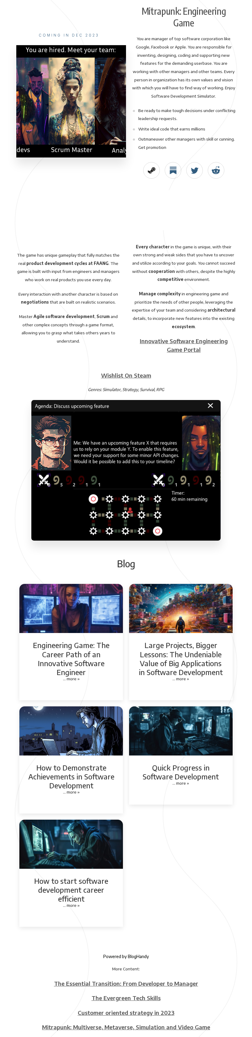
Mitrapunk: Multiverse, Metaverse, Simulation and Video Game (126, 1027)
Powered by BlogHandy (126, 956)
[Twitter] (194, 170)
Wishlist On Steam (126, 375)
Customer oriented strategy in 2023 (126, 1012)
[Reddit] (216, 170)
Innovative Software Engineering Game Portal (184, 345)
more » (73, 678)
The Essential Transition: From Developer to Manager (126, 983)
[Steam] (151, 170)
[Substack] (173, 170)
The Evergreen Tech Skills (126, 997)
